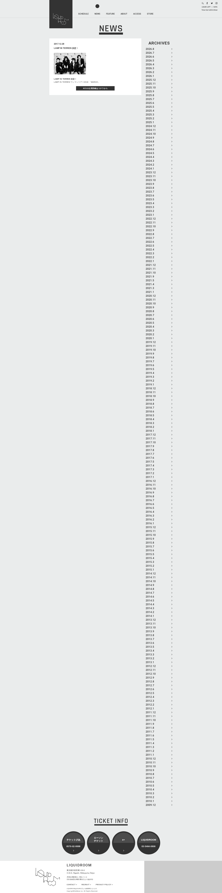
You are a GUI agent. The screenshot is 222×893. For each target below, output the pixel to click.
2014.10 (151, 581)
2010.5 (150, 785)
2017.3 (150, 469)
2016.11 (151, 485)
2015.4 (150, 558)
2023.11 (151, 176)
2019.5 (150, 369)
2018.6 (150, 411)
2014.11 (151, 577)
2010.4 (150, 789)
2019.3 (150, 377)
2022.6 (150, 242)
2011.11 (151, 716)
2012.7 (150, 685)
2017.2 (150, 473)
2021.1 (150, 292)
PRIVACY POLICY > (104, 885)
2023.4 (150, 203)
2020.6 (150, 319)
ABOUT (124, 14)
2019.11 (151, 346)
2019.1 (150, 384)
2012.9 (150, 677)
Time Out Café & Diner (210, 10)
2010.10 (151, 766)
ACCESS (137, 14)
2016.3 (150, 515)
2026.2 (150, 72)
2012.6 (150, 689)
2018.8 (150, 404)
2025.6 (150, 103)
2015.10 (151, 535)
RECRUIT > (86, 885)
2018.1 (150, 431)
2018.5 (150, 415)
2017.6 (150, 458)
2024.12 (151, 126)
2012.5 (150, 693)
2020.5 (150, 323)
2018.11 (151, 392)
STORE (150, 14)
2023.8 (150, 188)
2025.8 (150, 95)
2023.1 (150, 215)
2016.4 (150, 512)
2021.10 (151, 272)
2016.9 (150, 492)
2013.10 (151, 627)
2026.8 (150, 49)
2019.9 (150, 353)
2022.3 (150, 253)
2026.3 (150, 68)
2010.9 (150, 770)
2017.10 (151, 442)
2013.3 (150, 654)
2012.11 (151, 670)
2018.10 (151, 396)
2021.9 (150, 276)
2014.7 (150, 593)
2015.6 (150, 550)
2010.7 (150, 778)
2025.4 (150, 110)
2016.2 (150, 519)
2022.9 (150, 230)
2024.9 (150, 137)
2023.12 (151, 172)
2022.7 (150, 238)
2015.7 (150, 546)
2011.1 (150, 755)
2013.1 (150, 662)
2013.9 (150, 631)
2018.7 (150, 407)
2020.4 (150, 326)
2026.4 (150, 64)
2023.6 (150, 195)
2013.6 (150, 643)
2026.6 (150, 56)
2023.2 (150, 211)
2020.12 (151, 296)
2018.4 (150, 419)
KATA (215, 7)
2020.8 (150, 311)
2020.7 (150, 315)
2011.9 (150, 724)
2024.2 (150, 164)
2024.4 (150, 157)
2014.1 (150, 616)
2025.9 (150, 91)
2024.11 (151, 130)
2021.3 (150, 288)
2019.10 (151, 350)
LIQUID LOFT (206, 7)
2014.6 (150, 596)
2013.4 (150, 650)
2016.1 (150, 523)
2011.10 (151, 720)
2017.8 (150, 450)
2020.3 (150, 330)
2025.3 (150, 114)
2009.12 (151, 805)
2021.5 (150, 280)
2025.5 (150, 107)
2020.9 (150, 307)
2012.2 (150, 704)
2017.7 (150, 454)
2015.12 (151, 527)
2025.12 (151, 80)
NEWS (97, 14)
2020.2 (150, 334)
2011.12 (151, 712)
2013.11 (151, 623)
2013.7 (150, 639)
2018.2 (150, 427)
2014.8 (150, 589)
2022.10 (151, 226)
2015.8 (150, 542)
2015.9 (150, 539)
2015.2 (150, 566)
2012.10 (151, 674)
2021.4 (150, 284)
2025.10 (151, 87)
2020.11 (151, 299)
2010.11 (151, 762)
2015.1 (150, 569)
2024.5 (150, 153)
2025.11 (151, 83)
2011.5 (150, 739)
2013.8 (150, 635)
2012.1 (150, 708)
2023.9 (150, 184)
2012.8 (150, 681)
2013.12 (151, 620)
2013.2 (150, 658)
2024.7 (150, 145)
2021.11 (151, 269)
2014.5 (150, 600)
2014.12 (151, 573)
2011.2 (150, 751)
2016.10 (151, 488)
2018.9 (150, 400)
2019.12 (151, 342)
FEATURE (110, 14)
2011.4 (150, 743)
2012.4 (150, 697)
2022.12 (151, 218)
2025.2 (150, 118)
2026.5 (150, 60)
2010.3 (150, 793)
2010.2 (150, 797)
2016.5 (150, 508)
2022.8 (150, 234)
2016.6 (150, 504)
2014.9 (150, 585)
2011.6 (150, 735)
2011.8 (150, 728)
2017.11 (151, 438)
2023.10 (151, 180)
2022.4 (150, 249)
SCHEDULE (83, 14)
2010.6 (150, 782)
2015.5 (150, 554)
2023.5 (150, 199)
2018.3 (150, 423)
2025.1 (150, 122)
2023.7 (150, 191)
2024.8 (150, 141)
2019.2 (150, 380)
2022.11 (151, 222)
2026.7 (150, 53)
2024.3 (150, 161)
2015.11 (151, 531)
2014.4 (150, 604)
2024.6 (150, 149)
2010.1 (150, 801)
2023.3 (150, 207)
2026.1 (150, 76)
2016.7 (150, 500)
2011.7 (150, 731)
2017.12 (151, 434)
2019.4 (150, 373)
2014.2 (150, 612)
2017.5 (150, 461)
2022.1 (150, 261)
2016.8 (150, 496)
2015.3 (150, 562)
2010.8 (150, 774)
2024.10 (151, 134)
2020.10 (151, 303)
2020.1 (150, 338)
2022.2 (150, 257)
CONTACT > (72, 885)
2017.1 (150, 477)
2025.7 (150, 99)
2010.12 (151, 758)
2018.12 (151, 388)
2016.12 (151, 481)
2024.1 (150, 168)
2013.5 (150, 647)
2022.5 (150, 245)
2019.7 (150, 361)
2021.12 (151, 265)
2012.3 (150, 701)
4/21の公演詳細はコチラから (95, 88)
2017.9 (150, 446)
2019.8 (150, 357)
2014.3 (150, 608)
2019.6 (150, 365)
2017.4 (150, 465)
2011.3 (150, 747)
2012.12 (151, 666)
